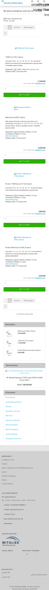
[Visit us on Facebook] (5, 558)
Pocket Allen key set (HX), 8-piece (18, 247)
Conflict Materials (11, 434)
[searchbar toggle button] (34, 3)
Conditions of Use (8, 460)
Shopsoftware (17, 589)
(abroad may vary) (32, 69)
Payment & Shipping (9, 476)
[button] (6, 27)
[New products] (43, 365)
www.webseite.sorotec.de (13, 519)
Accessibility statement (13, 402)
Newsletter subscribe (12, 411)
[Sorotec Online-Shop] (12, 3)
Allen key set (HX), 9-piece (15, 117)
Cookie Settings (7, 484)
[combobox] (17, 27)
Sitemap (8, 406)
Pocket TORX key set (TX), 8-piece (18, 184)
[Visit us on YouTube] (12, 558)
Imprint (4, 472)
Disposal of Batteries (12, 420)
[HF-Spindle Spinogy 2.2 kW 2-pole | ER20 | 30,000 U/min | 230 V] (24, 372)
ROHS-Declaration (11, 425)
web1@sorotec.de (16, 509)
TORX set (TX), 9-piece (14, 57)
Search (4, 480)
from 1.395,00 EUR (24, 385)
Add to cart (24, 95)
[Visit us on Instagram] (19, 558)
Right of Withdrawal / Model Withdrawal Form (17, 468)
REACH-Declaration (12, 429)
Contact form (9, 514)
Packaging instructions (13, 438)
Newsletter (8, 523)
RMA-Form (9, 416)
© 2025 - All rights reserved (25, 587)
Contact (4, 464)
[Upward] (42, 584)
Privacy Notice (10, 397)
